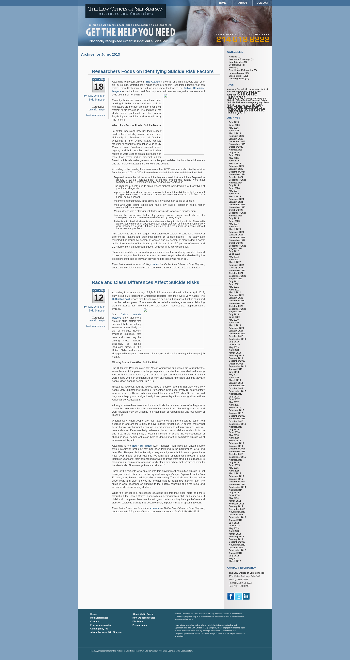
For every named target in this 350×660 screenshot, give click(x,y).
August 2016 (235, 427)
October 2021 (236, 273)
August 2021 (235, 278)
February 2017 (236, 410)
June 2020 (234, 317)
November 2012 (237, 544)
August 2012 (235, 553)
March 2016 (235, 440)
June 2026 (234, 125)
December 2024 (237, 172)
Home (222, 3)
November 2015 (237, 451)
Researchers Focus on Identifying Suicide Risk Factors (153, 71)
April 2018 (234, 377)
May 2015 (234, 468)
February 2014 (236, 503)
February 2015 (236, 476)
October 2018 (236, 363)
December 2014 (237, 481)
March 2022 (235, 262)
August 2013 (235, 520)
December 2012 (237, 542)
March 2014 (235, 501)
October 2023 (236, 210)
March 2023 (235, 229)
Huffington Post (121, 299)
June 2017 (234, 399)
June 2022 (234, 254)
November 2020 (237, 303)
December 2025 (237, 141)
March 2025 (235, 163)
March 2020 (235, 325)
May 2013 (234, 528)
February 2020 (236, 328)
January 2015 (236, 479)
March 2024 (235, 196)
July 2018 (234, 372)
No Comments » (95, 115)
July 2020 (234, 314)
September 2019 (237, 339)
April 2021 (234, 289)
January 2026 (236, 139)
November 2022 (237, 240)
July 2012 (234, 555)
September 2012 (237, 550)
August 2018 (235, 369)
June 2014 (234, 495)
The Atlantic (153, 82)
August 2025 (235, 149)
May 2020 (234, 320)
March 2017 (235, 407)
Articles (233, 56)
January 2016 (236, 446)
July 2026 (234, 122)
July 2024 (234, 185)
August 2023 (235, 215)
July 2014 (234, 492)
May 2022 (234, 256)
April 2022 (234, 259)
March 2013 (235, 534)
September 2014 (237, 487)
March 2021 (235, 292)
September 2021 (237, 276)
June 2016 (234, 432)
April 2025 (234, 160)
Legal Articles (236, 62)
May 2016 (234, 435)
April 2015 (234, 470)
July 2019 (234, 341)
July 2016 (234, 429)
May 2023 (234, 223)
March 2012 (235, 561)
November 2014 (237, 484)
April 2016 (234, 437)
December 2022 (237, 237)
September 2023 (237, 213)
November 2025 (237, 144)
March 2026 (235, 133)
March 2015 (235, 473)
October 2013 (236, 514)
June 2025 (234, 155)
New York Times (142, 446)
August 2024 (235, 182)
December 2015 (237, 448)
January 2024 (236, 202)
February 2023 (236, 232)
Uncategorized (236, 78)
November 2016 (237, 418)
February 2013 (236, 536)
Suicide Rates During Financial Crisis (247, 100)
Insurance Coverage (239, 59)
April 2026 (234, 130)
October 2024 (236, 177)
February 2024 (236, 199)
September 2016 (237, 424)
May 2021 (234, 287)
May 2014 (234, 498)
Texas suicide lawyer (246, 110)
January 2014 (236, 506)
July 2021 (234, 281)
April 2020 (234, 322)
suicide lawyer (97, 109)
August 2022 (235, 248)
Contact (262, 3)
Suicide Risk (235, 76)
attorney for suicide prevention (243, 89)
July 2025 (234, 152)
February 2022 (236, 265)
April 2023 (234, 226)
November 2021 (237, 270)
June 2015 (234, 465)
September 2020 (237, 309)
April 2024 (234, 193)
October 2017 (236, 388)
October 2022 (236, 243)
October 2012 (236, 547)
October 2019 (236, 336)
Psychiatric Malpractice (241, 70)
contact (154, 264)
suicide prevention (256, 98)
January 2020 (236, 330)
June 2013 (234, 525)
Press (232, 67)
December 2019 (237, 333)
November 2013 (237, 512)
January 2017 (236, 413)
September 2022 (237, 246)
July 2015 (234, 462)
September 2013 (237, 517)
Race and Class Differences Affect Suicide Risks (145, 282)
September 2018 (237, 366)
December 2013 (237, 509)
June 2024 (234, 188)
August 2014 (235, 490)
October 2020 (236, 306)
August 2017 (235, 394)
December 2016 (237, 416)
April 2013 (234, 531)
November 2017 (237, 385)
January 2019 (236, 358)
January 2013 (236, 539)
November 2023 (237, 207)
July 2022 (234, 251)
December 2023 (237, 204)
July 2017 (234, 396)
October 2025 (236, 147)
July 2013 (234, 523)
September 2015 (237, 457)
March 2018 (235, 380)
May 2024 (234, 191)
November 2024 (237, 174)
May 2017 (234, 402)
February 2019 (236, 355)
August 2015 (235, 460)
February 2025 (236, 166)
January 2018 (236, 383)
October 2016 (236, 421)
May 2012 (234, 558)
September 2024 (237, 180)
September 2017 (237, 391)
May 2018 (234, 374)
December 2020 (237, 300)
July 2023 (234, 218)
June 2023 (234, 221)
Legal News (235, 65)
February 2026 (236, 136)
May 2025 (234, 158)
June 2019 (234, 344)
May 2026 (234, 128)
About (242, 3)
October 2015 (236, 454)
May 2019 (234, 347)
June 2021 (234, 284)
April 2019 (234, 350)
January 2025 (236, 169)
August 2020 (235, 311)
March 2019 (235, 353)
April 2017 (234, 405)
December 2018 (237, 361)
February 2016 (236, 443)
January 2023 (236, 234)
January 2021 (236, 298)
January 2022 (236, 267)
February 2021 (236, 295)
